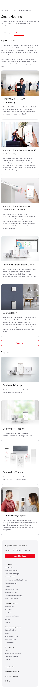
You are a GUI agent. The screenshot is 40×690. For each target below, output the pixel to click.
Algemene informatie (11, 676)
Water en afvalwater (11, 599)
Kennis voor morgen (11, 657)
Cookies (7, 681)
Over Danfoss (9, 647)
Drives (7, 633)
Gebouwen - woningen (12, 574)
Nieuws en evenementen (13, 653)
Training (7, 619)
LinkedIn (7, 550)
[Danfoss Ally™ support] (20, 369)
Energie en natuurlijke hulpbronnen (16, 580)
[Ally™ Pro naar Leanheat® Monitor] (20, 249)
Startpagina (4, 10)
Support (19, 33)
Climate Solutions (10, 630)
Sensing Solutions (10, 639)
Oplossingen (7, 33)
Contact (7, 622)
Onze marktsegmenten (13, 627)
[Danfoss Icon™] (20, 297)
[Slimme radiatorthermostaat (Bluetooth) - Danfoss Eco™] (20, 190)
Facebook (19, 550)
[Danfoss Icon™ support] (20, 456)
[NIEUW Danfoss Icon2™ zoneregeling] (20, 83)
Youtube (27, 550)
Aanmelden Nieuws (20, 556)
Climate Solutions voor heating (22, 10)
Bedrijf (7, 650)
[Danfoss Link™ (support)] (20, 499)
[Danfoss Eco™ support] (20, 413)
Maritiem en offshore (11, 589)
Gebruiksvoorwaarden (12, 671)
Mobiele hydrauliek (11, 592)
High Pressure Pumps (11, 636)
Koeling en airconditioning (13, 596)
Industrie (7, 586)
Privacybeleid (9, 667)
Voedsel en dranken (11, 583)
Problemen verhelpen (12, 616)
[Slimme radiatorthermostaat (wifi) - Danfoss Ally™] (20, 134)
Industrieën (9, 564)
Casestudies (8, 613)
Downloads (8, 610)
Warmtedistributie (10, 577)
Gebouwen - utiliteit (11, 570)
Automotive (8, 567)
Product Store (9, 642)
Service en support (11, 603)
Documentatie (9, 606)
